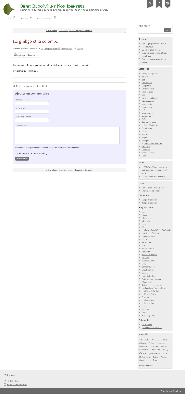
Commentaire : (22, 125)
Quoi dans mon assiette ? (152, 327)
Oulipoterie (146, 85)
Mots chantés (147, 82)
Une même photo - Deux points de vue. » (75, 30)
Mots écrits (146, 116)
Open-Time (146, 239)
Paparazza (146, 251)
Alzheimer (156, 340)
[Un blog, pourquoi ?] (150, 8)
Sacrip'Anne (147, 242)
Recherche (144, 26)
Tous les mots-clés (146, 365)
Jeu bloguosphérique (150, 97)
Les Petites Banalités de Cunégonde (156, 230)
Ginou (144, 215)
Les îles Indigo (148, 300)
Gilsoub (145, 227)
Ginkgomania (66, 48)
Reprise (145, 134)
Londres (164, 346)
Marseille (156, 349)
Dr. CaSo (145, 257)
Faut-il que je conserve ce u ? (154, 43)
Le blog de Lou (148, 303)
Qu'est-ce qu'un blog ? (151, 49)
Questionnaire (147, 128)
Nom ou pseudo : (23, 100)
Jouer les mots (147, 113)
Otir (143, 245)
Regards (145, 137)
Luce (144, 224)
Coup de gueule (148, 91)
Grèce (144, 94)
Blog (164, 339)
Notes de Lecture (149, 275)
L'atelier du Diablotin (150, 233)
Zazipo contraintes (149, 202)
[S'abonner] (159, 8)
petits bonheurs (148, 152)
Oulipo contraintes (149, 199)
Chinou (145, 272)
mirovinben (146, 221)
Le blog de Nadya (149, 294)
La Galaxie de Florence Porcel (154, 288)
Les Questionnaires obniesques (154, 176)
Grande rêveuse (148, 269)
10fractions (146, 218)
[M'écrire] (167, 8)
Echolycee (146, 297)
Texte (155, 360)
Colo (144, 211)
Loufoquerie (147, 103)
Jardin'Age (146, 146)
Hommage (161, 343)
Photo (165, 353)
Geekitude (146, 149)
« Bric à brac (51, 30)
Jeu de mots (154, 346)
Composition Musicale (153, 143)
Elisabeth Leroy (148, 260)
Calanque (142, 343)
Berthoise (145, 309)
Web (143, 79)
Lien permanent (50, 48)
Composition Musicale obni (153, 187)
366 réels (144, 339)
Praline (144, 306)
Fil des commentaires (17, 384)
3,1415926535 (147, 46)
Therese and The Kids (151, 190)
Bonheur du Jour (148, 266)
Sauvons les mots (149, 122)
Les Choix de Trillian (150, 291)
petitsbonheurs (154, 353)
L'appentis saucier (149, 236)
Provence (164, 357)
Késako (145, 76)
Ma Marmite (147, 324)
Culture (145, 131)
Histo (144, 155)
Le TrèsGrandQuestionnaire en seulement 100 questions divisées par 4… (155, 170)
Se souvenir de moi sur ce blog (33, 153)
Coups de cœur (148, 88)
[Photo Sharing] (26, 55)
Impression (143, 346)
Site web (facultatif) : (24, 117)
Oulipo (143, 353)
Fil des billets (13, 381)
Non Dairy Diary (149, 315)
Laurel (144, 312)
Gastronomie (147, 107)
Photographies (145, 356)
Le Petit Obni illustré (150, 125)
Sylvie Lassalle (148, 248)
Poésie (144, 119)
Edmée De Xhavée (149, 254)
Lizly (144, 263)
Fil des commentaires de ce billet (31, 86)
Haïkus (144, 110)
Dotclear (177, 391)
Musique (145, 140)
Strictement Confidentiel (152, 285)
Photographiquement (150, 73)
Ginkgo (80, 48)
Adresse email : (22, 108)
